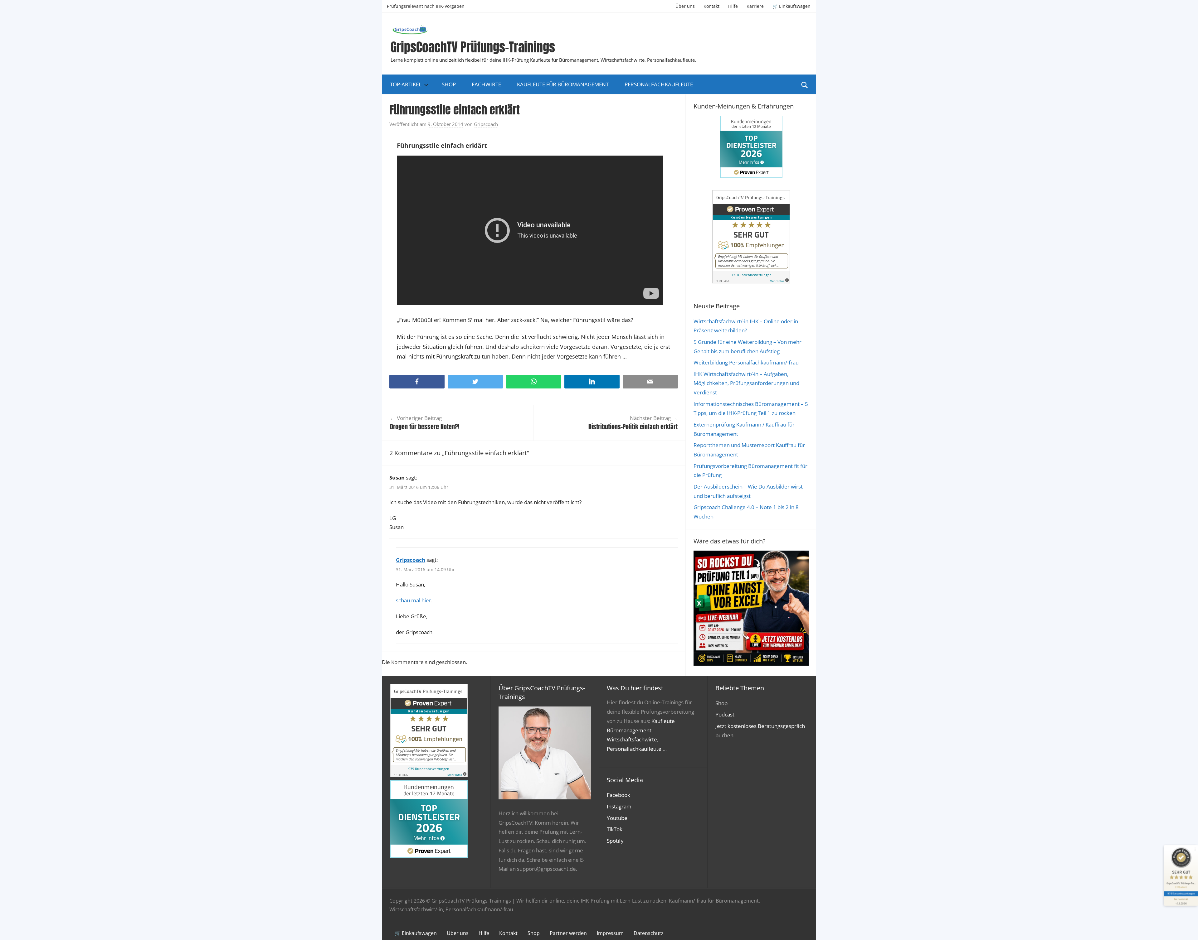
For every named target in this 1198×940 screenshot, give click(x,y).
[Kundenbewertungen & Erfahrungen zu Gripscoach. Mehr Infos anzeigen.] (751, 281)
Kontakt (711, 6)
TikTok (614, 829)
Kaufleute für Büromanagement (563, 84)
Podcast (724, 714)
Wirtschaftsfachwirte (632, 739)
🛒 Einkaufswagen (791, 6)
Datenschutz (649, 933)
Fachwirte (486, 84)
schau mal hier (413, 600)
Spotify (615, 840)
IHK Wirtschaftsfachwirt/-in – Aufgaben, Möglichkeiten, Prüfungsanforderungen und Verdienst (746, 383)
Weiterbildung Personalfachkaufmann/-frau (746, 362)
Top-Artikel (405, 84)
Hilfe (733, 6)
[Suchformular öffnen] (805, 84)
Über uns (685, 6)
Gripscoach (486, 124)
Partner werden (568, 933)
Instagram (619, 806)
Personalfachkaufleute (659, 84)
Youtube (617, 818)
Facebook (618, 794)
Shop (449, 84)
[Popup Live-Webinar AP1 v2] (751, 663)
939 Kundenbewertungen (1180, 893)
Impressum (610, 933)
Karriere (755, 6)
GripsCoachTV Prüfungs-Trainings (473, 47)
